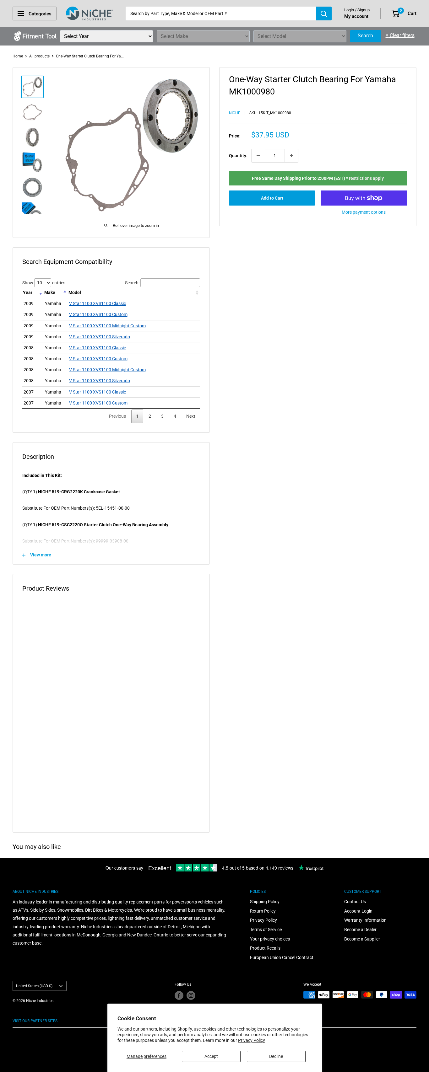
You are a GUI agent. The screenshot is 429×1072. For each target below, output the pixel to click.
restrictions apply (366, 178)
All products (39, 56)
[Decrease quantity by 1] (258, 155)
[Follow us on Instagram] (191, 995)
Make (49, 292)
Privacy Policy (251, 1040)
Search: (132, 282)
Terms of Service (266, 929)
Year (27, 292)
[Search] (324, 13)
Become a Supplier (362, 938)
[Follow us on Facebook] (179, 995)
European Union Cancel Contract (281, 957)
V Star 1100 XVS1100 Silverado (99, 336)
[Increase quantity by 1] (291, 155)
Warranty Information (365, 920)
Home (18, 56)
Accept (211, 1056)
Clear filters (400, 35)
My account (356, 16)
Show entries (43, 282)
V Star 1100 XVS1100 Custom (98, 314)
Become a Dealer (360, 929)
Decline (276, 1056)
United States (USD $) (34, 986)
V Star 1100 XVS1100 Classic (97, 303)
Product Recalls (265, 948)
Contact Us (355, 901)
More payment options (364, 212)
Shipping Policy (265, 901)
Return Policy (263, 911)
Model (74, 292)
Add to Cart (272, 198)
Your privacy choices (270, 938)
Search (365, 36)
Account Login (358, 911)
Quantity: (238, 155)
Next (190, 416)
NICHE (234, 113)
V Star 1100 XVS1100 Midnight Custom (107, 325)
